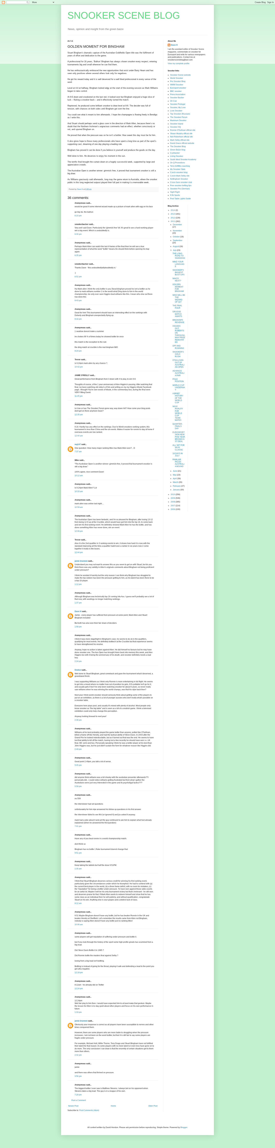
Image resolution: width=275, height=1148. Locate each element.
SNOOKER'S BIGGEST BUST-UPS (178, 272)
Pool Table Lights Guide (180, 198)
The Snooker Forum (178, 117)
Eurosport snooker (178, 88)
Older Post (152, 1106)
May (175, 475)
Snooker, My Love (178, 107)
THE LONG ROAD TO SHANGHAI (179, 255)
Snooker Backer (177, 98)
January (176, 490)
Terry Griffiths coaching (180, 166)
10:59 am (79, 507)
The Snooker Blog (178, 146)
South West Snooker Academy (183, 159)
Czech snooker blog (178, 172)
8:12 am (78, 903)
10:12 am (79, 475)
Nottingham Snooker (179, 179)
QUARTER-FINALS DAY (178, 426)
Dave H (78, 611)
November (177, 231)
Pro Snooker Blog (177, 81)
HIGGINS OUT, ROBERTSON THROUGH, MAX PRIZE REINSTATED (179, 334)
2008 (173, 502)
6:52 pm (78, 276)
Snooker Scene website (180, 75)
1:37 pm (78, 603)
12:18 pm (79, 972)
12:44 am (79, 436)
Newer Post (73, 1106)
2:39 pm (78, 720)
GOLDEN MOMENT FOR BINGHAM (178, 287)
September (177, 240)
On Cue (173, 101)
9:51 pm (78, 853)
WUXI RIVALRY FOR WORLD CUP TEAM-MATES (178, 413)
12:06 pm (79, 531)
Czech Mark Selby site (179, 176)
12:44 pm (79, 552)
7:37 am (78, 451)
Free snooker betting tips (180, 185)
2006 (173, 509)
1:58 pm (78, 627)
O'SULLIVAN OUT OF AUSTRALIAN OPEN (178, 363)
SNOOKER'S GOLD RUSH (178, 354)
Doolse (78, 670)
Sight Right (175, 192)
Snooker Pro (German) (180, 189)
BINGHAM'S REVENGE (178, 321)
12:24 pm (79, 988)
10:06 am (79, 924)
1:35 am (78, 869)
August (176, 246)
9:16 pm (78, 319)
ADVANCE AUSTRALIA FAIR (178, 373)
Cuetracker (175, 153)
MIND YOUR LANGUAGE (178, 264)
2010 (173, 494)
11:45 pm (79, 396)
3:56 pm (78, 1076)
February (177, 486)
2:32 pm (78, 1055)
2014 (173, 210)
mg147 (78, 444)
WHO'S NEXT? (177, 279)
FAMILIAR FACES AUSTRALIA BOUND (178, 463)
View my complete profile (178, 63)
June (175, 471)
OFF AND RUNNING (178, 347)
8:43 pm (78, 300)
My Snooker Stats (177, 169)
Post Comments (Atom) (89, 1110)
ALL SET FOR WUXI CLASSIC (179, 447)
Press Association (177, 94)
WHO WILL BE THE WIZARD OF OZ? (179, 298)
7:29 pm (78, 1095)
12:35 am (79, 414)
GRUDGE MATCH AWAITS (177, 314)
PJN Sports (175, 195)
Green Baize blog (177, 150)
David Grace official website (182, 143)
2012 (173, 218)
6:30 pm (78, 234)
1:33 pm (78, 1012)
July (175, 250)
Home (113, 1106)
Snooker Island (176, 124)
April (175, 478)
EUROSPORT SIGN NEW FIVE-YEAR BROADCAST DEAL (179, 437)
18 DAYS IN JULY (178, 454)
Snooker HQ (175, 127)
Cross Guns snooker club (181, 182)
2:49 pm (78, 749)
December (177, 224)
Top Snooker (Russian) (180, 114)
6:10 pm (78, 216)
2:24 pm (78, 661)
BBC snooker (176, 91)
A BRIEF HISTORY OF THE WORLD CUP (178, 398)
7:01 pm (78, 826)
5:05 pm (78, 765)
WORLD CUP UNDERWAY (179, 387)
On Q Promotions (177, 163)
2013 (173, 214)
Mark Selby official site (179, 140)
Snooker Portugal (177, 104)
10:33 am (79, 491)
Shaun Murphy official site (181, 133)
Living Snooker (176, 156)
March (176, 482)
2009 (173, 498)
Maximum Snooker (178, 120)
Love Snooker (176, 111)
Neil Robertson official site (181, 137)
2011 (173, 221)
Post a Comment (78, 1100)
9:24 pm (78, 351)
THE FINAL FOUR (177, 307)
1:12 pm (78, 584)
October (176, 237)
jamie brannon (81, 561)
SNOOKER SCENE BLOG (123, 15)
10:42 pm (79, 367)
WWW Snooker (176, 85)
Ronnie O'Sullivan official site (182, 130)
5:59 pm (78, 786)
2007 (173, 506)
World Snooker (176, 78)
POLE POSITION (178, 380)
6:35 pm (78, 255)
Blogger (183, 1127)
